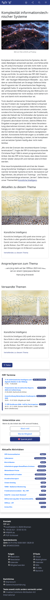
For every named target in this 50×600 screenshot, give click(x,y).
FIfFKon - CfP (9, 503)
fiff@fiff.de (10, 532)
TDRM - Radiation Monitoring (15, 487)
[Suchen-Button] (39, 2)
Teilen (8, 365)
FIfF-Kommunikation (12, 454)
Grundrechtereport (11, 478)
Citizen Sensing (10, 483)
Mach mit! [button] (25, 428)
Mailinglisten (41, 559)
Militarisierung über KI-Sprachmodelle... (19, 499)
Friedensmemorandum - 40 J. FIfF (16, 491)
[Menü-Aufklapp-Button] (46, 2)
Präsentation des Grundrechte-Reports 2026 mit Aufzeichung (19, 389)
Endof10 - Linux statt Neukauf (15, 495)
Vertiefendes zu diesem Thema (16, 253)
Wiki (37, 565)
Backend (39, 570)
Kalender (14, 562)
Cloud (38, 556)
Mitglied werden (17, 565)
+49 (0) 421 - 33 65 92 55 (16, 529)
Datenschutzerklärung (15, 584)
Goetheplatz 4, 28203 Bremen (18, 527)
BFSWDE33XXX (13, 545)
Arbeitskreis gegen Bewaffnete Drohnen (19, 466)
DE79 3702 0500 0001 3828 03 (21, 542)
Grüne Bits (8, 507)
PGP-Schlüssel (12, 535)
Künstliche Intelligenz (27, 180)
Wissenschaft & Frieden (13, 474)
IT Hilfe (38, 568)
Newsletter (15, 559)
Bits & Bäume (9, 462)
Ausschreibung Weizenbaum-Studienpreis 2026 (20, 397)
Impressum (11, 582)
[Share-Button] (32, 2)
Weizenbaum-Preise (11, 470)
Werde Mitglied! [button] (25, 434)
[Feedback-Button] (26, 2)
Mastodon (14, 556)
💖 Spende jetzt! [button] (25, 439)
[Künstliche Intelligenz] (25, 208)
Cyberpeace (8, 458)
